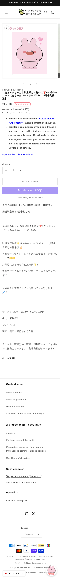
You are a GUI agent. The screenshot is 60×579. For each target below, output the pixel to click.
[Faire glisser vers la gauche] (23, 84)
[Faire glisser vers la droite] (36, 84)
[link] (30, 197)
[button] (6, 12)
